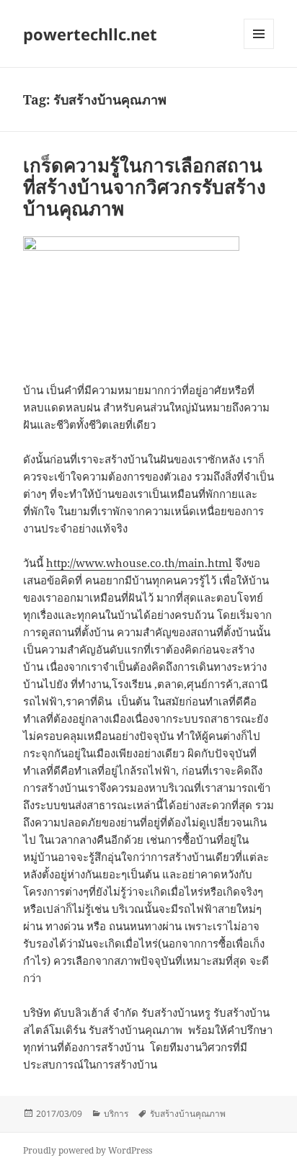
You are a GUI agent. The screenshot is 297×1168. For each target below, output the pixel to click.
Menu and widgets (259, 48)
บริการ (116, 1113)
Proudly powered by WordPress (87, 1150)
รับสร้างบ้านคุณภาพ (188, 1113)
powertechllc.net (90, 34)
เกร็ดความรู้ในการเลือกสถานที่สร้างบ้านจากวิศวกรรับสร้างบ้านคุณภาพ (144, 186)
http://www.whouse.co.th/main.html (139, 563)
